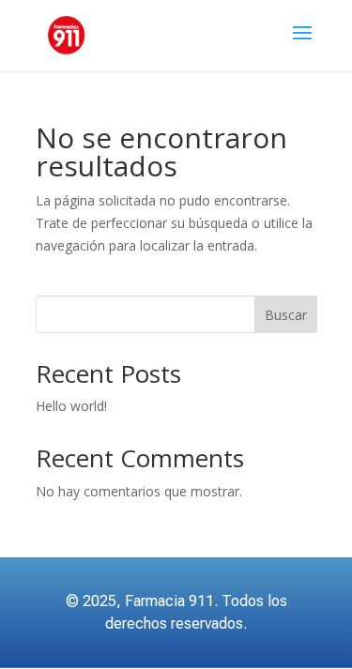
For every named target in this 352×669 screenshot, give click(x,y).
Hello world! (71, 406)
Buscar (286, 315)
